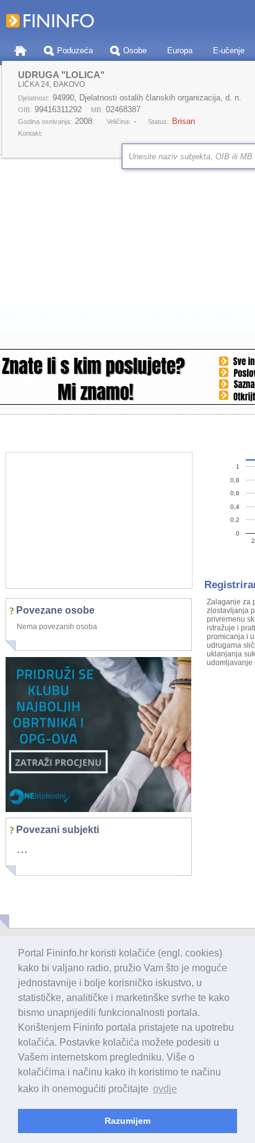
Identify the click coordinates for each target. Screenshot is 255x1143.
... (22, 848)
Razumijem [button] (127, 1121)
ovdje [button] (165, 1088)
